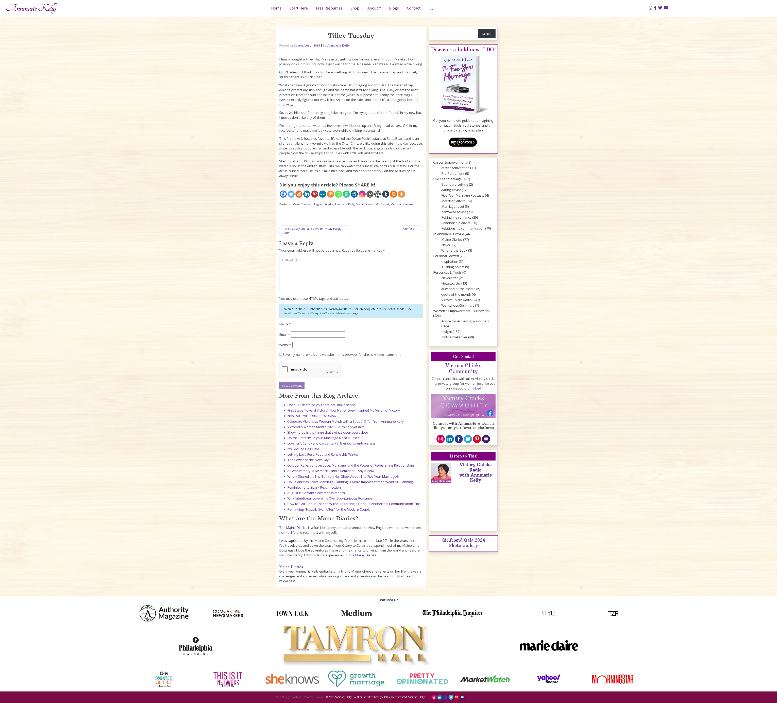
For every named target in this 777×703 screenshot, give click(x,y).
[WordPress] (377, 194)
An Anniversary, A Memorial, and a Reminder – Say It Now (330, 471)
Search (486, 34)
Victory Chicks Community (463, 368)
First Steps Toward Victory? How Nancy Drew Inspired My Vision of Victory (343, 410)
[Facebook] (283, 194)
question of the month (458, 289)
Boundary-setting (454, 184)
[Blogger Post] (370, 194)
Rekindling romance (456, 217)
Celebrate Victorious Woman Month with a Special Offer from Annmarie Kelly (345, 421)
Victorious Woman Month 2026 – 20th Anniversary (325, 427)
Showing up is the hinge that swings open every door (327, 432)
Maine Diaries (301, 204)
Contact (414, 8)
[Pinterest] (314, 194)
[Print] (393, 194)
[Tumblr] (385, 194)
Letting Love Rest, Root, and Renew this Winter (323, 454)
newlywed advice (453, 212)
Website (285, 345)
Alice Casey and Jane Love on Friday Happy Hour (311, 231)
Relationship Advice (456, 223)
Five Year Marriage (447, 179)
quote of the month (456, 294)
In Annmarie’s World (448, 234)
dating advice (451, 190)
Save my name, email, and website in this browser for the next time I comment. (342, 354)
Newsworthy (451, 283)
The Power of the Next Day (308, 460)
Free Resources (329, 8)
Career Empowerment (450, 162)
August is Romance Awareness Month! (316, 493)
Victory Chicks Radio (456, 300)
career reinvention (455, 168)
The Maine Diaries (293, 527)
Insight (446, 331)
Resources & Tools (447, 272)
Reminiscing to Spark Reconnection (314, 487)
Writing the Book (454, 250)
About (372, 8)
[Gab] (346, 194)
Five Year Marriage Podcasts (462, 195)
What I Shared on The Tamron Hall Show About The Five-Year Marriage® (343, 476)
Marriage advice (453, 201)
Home (276, 8)
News (445, 245)
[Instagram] (362, 194)
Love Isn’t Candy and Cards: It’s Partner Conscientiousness (331, 443)
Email (284, 334)
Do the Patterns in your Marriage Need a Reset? (323, 438)
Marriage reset (452, 206)
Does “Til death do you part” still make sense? (322, 405)
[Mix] (330, 194)
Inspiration (449, 261)
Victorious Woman (403, 204)
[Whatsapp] (338, 194)
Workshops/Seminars (457, 305)
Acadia (328, 204)
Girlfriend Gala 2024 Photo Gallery (463, 542)
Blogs (394, 8)
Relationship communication (462, 228)
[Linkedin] (306, 194)
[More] (401, 194)
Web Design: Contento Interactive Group (299, 697)
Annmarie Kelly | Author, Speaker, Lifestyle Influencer (365, 697)
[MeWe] (322, 194)
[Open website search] (431, 8)
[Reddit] (299, 194)
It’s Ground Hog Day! (303, 449)
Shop (354, 8)
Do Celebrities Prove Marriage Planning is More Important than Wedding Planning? (350, 482)
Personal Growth (446, 256)
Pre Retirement (452, 173)
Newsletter (449, 278)
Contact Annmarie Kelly (411, 697)
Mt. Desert (382, 204)
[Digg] (354, 194)
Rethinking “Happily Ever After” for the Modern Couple (328, 509)
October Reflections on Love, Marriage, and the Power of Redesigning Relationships (351, 465)
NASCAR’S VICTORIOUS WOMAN (311, 416)
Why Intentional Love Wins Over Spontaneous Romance (329, 498)
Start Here (299, 8)
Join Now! (474, 388)
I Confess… (409, 229)
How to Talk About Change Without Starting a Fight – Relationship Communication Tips (353, 504)
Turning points (452, 267)
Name (285, 324)
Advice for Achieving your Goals (465, 321)
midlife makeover (454, 337)
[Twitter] (291, 194)
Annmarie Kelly (338, 45)
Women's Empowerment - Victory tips (461, 311)
